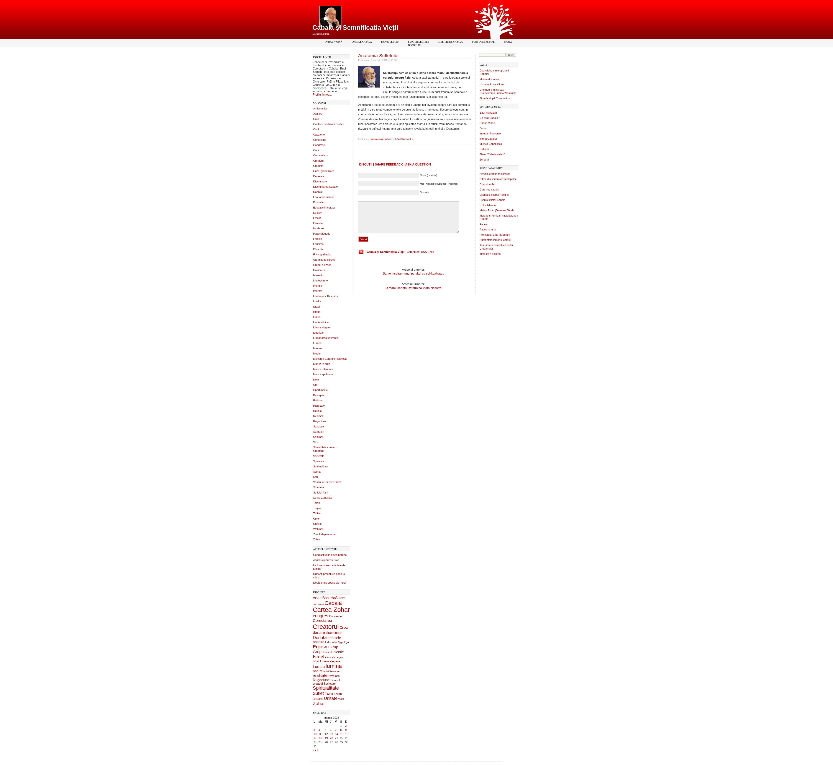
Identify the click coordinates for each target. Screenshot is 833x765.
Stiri (315, 477)
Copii (316, 150)
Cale (316, 119)
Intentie (317, 285)
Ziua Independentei (324, 534)
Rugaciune (319, 421)
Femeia (317, 238)
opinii (326, 671)
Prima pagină (333, 41)
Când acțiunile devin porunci (330, 554)
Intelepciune (320, 280)
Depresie (318, 176)
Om (315, 384)
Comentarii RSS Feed (400, 251)
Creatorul (318, 160)
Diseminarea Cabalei (325, 186)
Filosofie (318, 249)
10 (314, 734)
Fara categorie (321, 233)
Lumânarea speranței (326, 337)
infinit (328, 652)
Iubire (316, 317)
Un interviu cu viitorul (492, 84)
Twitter (317, 513)
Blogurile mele (418, 41)
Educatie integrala (324, 207)
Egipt (340, 642)
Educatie (318, 202)
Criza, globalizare (323, 171)
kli (333, 657)
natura (318, 671)
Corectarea (322, 620)
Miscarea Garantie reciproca (330, 358)
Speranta (318, 461)
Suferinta (318, 487)
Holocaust (319, 270)
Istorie (316, 311)
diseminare (333, 632)
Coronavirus (320, 155)
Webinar (318, 529)
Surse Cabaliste (322, 497)
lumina (334, 666)
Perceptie (319, 395)
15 (341, 734)
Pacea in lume (488, 229)
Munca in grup (321, 364)
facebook (318, 228)
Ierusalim (318, 275)
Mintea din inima (489, 79)
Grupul (319, 652)
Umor (316, 518)
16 (346, 734)
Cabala (333, 603)
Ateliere (317, 113)
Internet (317, 291)
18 (319, 738)
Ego (346, 642)
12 (326, 734)
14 (336, 734)
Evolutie (318, 223)
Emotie (317, 218)
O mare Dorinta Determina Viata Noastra (413, 288)
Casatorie (319, 134)
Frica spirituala (322, 254)
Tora (329, 693)
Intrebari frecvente (490, 133)
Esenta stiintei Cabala (492, 200)
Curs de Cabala (362, 41)
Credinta (318, 165)
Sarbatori (318, 431)
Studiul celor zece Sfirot (327, 482)
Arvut (317, 598)
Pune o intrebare (483, 41)
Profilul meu (390, 41)
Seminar (318, 437)
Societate (318, 456)
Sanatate (318, 426)
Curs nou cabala (489, 189)
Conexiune (319, 139)
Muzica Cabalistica (491, 144)
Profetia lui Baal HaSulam (495, 234)
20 (331, 738)
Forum (483, 128)
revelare (334, 675)
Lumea (317, 343)
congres (320, 615)
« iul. (316, 750)
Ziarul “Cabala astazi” (492, 154)
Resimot (318, 416)
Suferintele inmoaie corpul (495, 240)
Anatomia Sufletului (378, 55)
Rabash (484, 149)
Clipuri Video (487, 123)
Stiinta (317, 471)
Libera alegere (322, 327)
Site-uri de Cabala (450, 41)
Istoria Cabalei (488, 138)
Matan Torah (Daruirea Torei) (497, 210)
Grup (334, 647)
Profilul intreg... (322, 94)
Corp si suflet (487, 184)
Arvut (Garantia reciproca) (495, 174)
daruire (319, 632)
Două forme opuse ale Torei (329, 582)
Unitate (317, 523)
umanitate (318, 699)
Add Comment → (405, 139)
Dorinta (317, 192)
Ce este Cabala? (490, 117)
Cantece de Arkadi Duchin (328, 124)
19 (326, 738)
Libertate (318, 332)
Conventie (335, 616)
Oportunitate (320, 390)
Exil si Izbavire (488, 205)
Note (316, 379)
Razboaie (319, 405)
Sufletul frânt (320, 492)
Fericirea (318, 244)
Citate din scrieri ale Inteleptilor (498, 179)
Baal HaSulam (333, 598)
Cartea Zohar (331, 609)
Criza (343, 628)
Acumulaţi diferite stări (326, 560)
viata (341, 698)
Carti (316, 129)
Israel (316, 306)
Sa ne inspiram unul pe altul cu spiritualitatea (413, 273)
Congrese (319, 145)
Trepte (317, 508)
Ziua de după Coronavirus (495, 98)
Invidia (317, 301)
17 (314, 738)
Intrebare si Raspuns (325, 296)
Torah (316, 503)
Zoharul (484, 159)
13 (331, 734)
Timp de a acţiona (490, 253)
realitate (320, 675)
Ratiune (318, 400)
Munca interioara (323, 369)
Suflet (318, 693)
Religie (317, 410)
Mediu (317, 353)
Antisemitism (320, 108)
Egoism (317, 212)
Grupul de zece (322, 265)
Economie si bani (323, 197)
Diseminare (320, 181)
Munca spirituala (323, 374)
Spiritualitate (320, 466)
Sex (315, 442)
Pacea (483, 224)
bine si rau (318, 604)
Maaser (317, 348)
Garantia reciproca (324, 259)
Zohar (316, 539)
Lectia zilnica (321, 322)
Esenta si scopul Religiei (494, 194)
